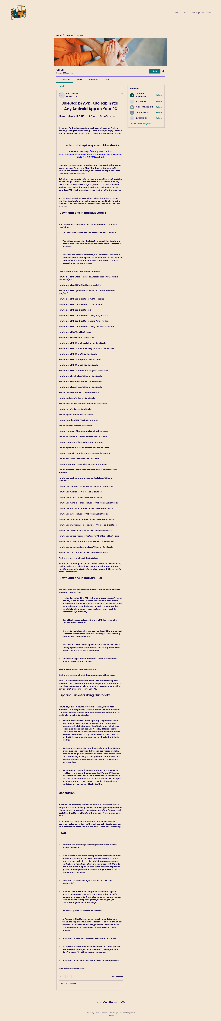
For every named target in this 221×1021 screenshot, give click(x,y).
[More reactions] (68, 976)
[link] (65, 79)
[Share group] (163, 71)
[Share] (121, 93)
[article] (90, 540)
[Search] (143, 71)
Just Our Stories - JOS (111, 1002)
